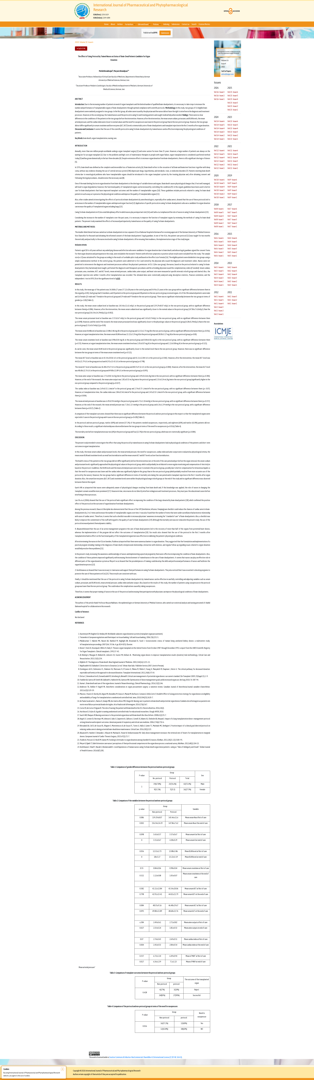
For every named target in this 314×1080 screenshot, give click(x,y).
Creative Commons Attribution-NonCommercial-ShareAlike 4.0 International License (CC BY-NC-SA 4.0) (145, 1057)
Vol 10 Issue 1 (219, 197)
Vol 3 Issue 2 (232, 281)
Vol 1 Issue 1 (232, 303)
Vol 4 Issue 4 (232, 245)
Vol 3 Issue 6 (218, 267)
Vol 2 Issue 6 (232, 267)
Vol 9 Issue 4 (232, 187)
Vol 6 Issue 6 (218, 238)
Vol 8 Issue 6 (218, 209)
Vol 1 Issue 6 (218, 296)
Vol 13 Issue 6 (233, 121)
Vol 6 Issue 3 (218, 249)
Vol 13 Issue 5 (233, 125)
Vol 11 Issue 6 (233, 150)
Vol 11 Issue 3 (233, 161)
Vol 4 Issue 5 (232, 241)
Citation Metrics (204, 24)
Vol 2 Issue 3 (218, 307)
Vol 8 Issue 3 (218, 219)
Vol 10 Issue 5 (219, 183)
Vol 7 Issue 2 (232, 223)
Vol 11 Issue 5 (233, 154)
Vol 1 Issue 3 (232, 296)
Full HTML (81, 48)
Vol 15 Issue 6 (233, 92)
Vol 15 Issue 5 (233, 95)
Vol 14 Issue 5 (219, 125)
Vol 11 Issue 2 (233, 164)
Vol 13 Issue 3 (233, 132)
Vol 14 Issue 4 (219, 128)
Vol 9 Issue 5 (232, 183)
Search (194, 24)
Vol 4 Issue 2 (218, 281)
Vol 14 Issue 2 (219, 135)
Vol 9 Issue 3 (232, 190)
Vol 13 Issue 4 (233, 128)
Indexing (166, 24)
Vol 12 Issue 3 (219, 161)
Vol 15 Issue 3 (233, 103)
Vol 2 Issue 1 (218, 314)
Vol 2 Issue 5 (232, 271)
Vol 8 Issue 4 (218, 216)
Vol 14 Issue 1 (219, 139)
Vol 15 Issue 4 (233, 99)
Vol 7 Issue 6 (232, 209)
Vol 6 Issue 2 (218, 252)
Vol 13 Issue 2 (233, 135)
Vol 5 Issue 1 (232, 256)
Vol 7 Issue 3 (232, 219)
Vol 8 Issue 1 (218, 226)
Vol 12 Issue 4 (219, 157)
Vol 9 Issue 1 (232, 197)
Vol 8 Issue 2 (218, 223)
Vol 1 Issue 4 (218, 303)
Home (106, 24)
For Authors (129, 24)
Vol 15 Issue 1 (233, 110)
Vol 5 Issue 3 (232, 249)
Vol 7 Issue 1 (232, 226)
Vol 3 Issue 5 (218, 271)
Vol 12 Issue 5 (219, 154)
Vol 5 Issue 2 (232, 252)
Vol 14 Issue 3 (219, 132)
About (113, 24)
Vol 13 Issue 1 (233, 139)
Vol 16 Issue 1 (219, 99)
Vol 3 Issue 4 (218, 274)
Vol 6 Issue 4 (218, 245)
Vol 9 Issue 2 (232, 194)
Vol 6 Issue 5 (218, 241)
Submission (176, 24)
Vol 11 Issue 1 (233, 168)
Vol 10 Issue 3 (219, 190)
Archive (120, 24)
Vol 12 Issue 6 (219, 150)
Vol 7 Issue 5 (232, 212)
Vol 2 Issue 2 (218, 310)
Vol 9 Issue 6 (232, 180)
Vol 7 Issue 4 (232, 216)
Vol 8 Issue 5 (218, 212)
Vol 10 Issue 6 (219, 180)
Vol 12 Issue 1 (219, 168)
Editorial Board (143, 24)
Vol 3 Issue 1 (232, 285)
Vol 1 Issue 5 (218, 300)
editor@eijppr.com (227, 74)
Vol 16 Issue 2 (219, 95)
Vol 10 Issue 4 (219, 187)
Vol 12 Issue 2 (219, 164)
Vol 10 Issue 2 (219, 194)
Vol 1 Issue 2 (232, 300)
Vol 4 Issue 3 (218, 278)
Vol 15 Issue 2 (233, 106)
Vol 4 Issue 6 (232, 238)
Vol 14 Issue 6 (219, 121)
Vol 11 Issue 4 (233, 157)
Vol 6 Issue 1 (218, 256)
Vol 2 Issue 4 (232, 274)
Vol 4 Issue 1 (218, 285)
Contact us (185, 24)
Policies (156, 24)
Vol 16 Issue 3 (219, 92)
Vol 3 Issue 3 (232, 278)
